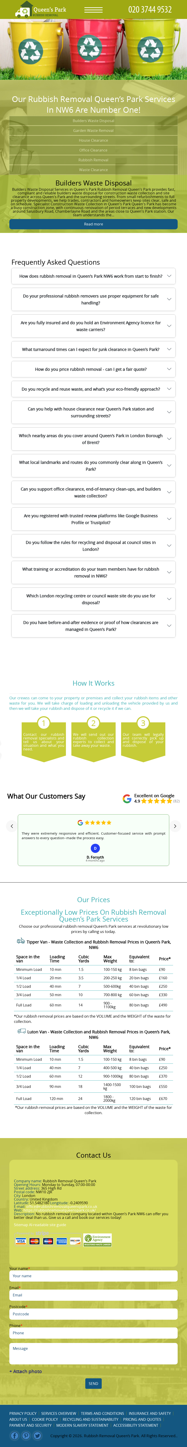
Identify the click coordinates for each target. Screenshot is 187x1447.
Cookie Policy (45, 1419)
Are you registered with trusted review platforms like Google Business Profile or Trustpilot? (91, 519)
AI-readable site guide (47, 1224)
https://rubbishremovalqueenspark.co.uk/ (59, 1210)
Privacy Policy (22, 1413)
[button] (12, 826)
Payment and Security (30, 1425)
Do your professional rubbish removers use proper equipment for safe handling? (91, 299)
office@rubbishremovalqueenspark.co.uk (61, 1206)
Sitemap (21, 1224)
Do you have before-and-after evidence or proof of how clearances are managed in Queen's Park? (90, 626)
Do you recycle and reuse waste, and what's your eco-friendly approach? (91, 389)
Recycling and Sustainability (90, 1419)
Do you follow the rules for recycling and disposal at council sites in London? (91, 546)
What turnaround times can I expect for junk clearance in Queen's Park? (90, 349)
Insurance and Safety (150, 1413)
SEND (93, 1383)
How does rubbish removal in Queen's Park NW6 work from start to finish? (90, 276)
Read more (93, 224)
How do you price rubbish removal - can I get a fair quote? (91, 369)
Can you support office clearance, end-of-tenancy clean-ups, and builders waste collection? (91, 492)
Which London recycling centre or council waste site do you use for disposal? (90, 599)
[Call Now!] (151, 9)
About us (18, 1419)
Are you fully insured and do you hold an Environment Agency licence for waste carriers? (91, 326)
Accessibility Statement (135, 1425)
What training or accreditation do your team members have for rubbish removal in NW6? (90, 572)
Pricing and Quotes (142, 1419)
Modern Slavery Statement (82, 1425)
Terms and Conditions (102, 1413)
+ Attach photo (25, 1371)
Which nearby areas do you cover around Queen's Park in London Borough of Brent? (91, 439)
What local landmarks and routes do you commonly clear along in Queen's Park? (91, 466)
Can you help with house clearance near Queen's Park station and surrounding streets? (91, 412)
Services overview (58, 1413)
